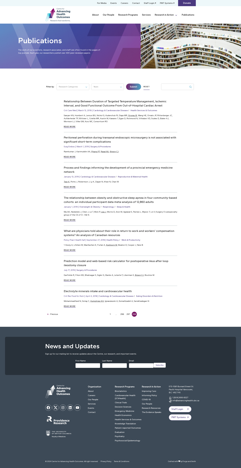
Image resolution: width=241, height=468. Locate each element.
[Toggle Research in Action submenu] (177, 15)
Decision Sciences (123, 407)
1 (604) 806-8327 (180, 397)
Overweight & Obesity (89, 207)
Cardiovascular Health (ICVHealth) (125, 397)
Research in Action (164, 14)
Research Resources (151, 408)
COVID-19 (146, 399)
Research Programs (128, 14)
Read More (70, 127)
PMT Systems (166, 3)
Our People (108, 14)
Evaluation (120, 432)
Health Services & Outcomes (144, 110)
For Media (101, 3)
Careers (124, 3)
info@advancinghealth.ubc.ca (185, 400)
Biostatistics (121, 391)
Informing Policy (149, 395)
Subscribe (160, 365)
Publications (188, 14)
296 (122, 314)
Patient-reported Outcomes (128, 428)
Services (146, 14)
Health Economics (123, 415)
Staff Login (149, 3)
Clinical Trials (121, 402)
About (95, 14)
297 (128, 314)
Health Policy (113, 240)
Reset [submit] (146, 87)
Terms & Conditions (121, 461)
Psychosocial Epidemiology (127, 440)
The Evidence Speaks (151, 412)
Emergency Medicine (124, 411)
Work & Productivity (131, 240)
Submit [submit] (133, 86)
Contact (136, 3)
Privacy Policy (106, 461)
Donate (187, 3)
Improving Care (149, 391)
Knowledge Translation (125, 423)
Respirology (108, 207)
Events (113, 3)
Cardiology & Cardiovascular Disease (110, 110)
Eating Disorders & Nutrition (149, 296)
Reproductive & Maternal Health (133, 177)
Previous (54, 314)
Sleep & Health (123, 207)
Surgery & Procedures (101, 146)
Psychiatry (120, 436)
